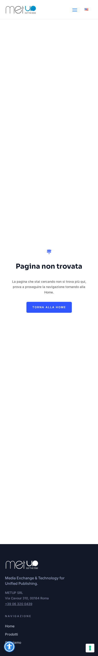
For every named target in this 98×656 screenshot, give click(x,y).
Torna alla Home (49, 307)
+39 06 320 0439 (18, 604)
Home (10, 626)
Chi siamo (13, 642)
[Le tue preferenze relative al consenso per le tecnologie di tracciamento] (90, 648)
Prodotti (11, 634)
